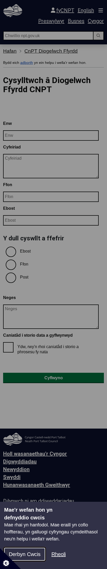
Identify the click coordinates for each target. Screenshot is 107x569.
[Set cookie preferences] (10, 558)
